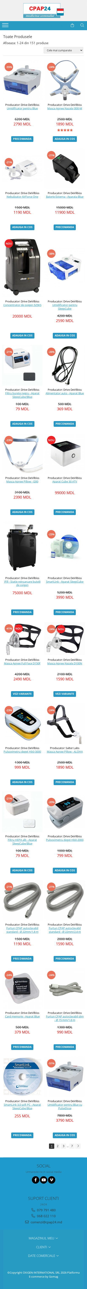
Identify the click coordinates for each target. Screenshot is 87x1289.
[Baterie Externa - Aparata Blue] (64, 168)
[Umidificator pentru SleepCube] (64, 267)
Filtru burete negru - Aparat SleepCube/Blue (22, 395)
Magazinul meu (42, 1238)
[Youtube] (43, 1180)
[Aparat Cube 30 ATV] (64, 453)
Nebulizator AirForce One (22, 197)
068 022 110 (46, 1216)
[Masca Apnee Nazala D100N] (64, 638)
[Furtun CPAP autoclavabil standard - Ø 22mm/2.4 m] (64, 900)
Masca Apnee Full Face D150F (22, 663)
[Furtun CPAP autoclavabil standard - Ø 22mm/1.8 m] (22, 900)
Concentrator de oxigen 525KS (22, 305)
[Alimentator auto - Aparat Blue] (64, 365)
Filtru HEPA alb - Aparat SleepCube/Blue (22, 841)
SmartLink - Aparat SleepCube (64, 581)
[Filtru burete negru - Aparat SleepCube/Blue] (22, 365)
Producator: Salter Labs (64, 748)
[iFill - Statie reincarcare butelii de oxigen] (22, 547)
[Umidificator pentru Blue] (22, 80)
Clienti (42, 1247)
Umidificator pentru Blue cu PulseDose (65, 1106)
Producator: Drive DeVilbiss (22, 105)
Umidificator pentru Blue (22, 108)
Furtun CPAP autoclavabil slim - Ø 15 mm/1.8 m (65, 1018)
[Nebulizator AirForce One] (22, 168)
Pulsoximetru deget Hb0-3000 (22, 751)
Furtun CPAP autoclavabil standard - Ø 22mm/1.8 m (22, 930)
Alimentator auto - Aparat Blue (65, 393)
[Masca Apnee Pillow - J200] (22, 453)
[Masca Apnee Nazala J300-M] (64, 80)
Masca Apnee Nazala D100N (64, 663)
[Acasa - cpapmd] (43, 10)
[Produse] (6, 26)
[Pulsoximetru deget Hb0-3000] (22, 723)
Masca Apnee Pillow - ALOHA (65, 751)
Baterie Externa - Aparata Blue (64, 197)
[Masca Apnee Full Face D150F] (22, 638)
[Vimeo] (51, 1180)
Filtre (24, 50)
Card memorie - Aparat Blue (22, 1016)
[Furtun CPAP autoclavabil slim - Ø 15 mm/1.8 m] (64, 988)
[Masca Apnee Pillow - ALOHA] (64, 723)
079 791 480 (46, 1210)
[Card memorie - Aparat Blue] (22, 988)
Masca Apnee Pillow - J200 (22, 481)
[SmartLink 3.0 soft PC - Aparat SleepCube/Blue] (22, 1076)
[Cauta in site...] (82, 25)
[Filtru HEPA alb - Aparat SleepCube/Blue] (22, 811)
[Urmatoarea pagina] (78, 1146)
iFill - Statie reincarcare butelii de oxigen (22, 583)
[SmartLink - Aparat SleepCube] (64, 547)
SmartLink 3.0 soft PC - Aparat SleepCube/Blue (22, 1106)
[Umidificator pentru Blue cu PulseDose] (64, 1076)
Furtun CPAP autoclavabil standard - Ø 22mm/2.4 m (65, 930)
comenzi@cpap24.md (46, 1222)
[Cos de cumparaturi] (72, 25)
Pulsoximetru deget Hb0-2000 (64, 840)
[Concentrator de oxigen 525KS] (22, 267)
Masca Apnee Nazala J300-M (64, 108)
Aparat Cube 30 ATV (64, 481)
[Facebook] (35, 1180)
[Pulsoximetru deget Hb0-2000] (64, 812)
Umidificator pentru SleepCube (64, 306)
